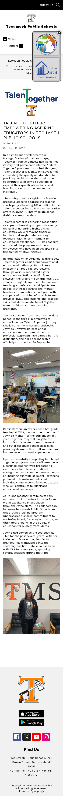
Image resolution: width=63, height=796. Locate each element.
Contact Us (45, 5)
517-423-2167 (31, 770)
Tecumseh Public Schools (24, 60)
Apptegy (39, 791)
